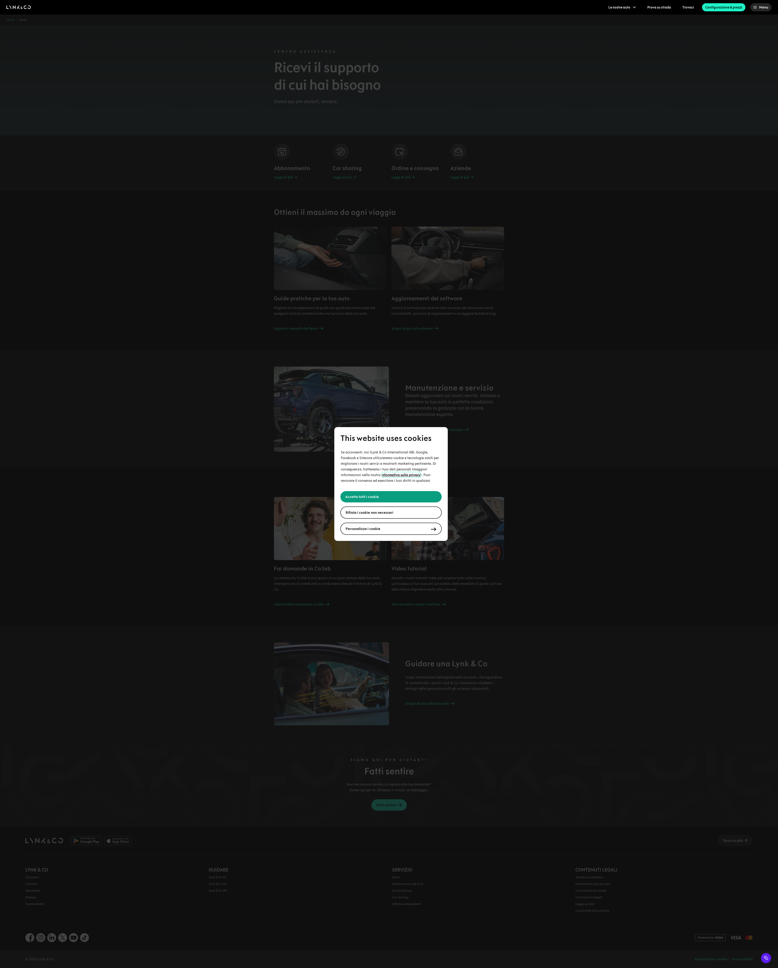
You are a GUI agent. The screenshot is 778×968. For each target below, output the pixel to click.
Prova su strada (659, 7)
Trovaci (688, 7)
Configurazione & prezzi (723, 7)
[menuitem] (622, 7)
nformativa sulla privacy (401, 475)
